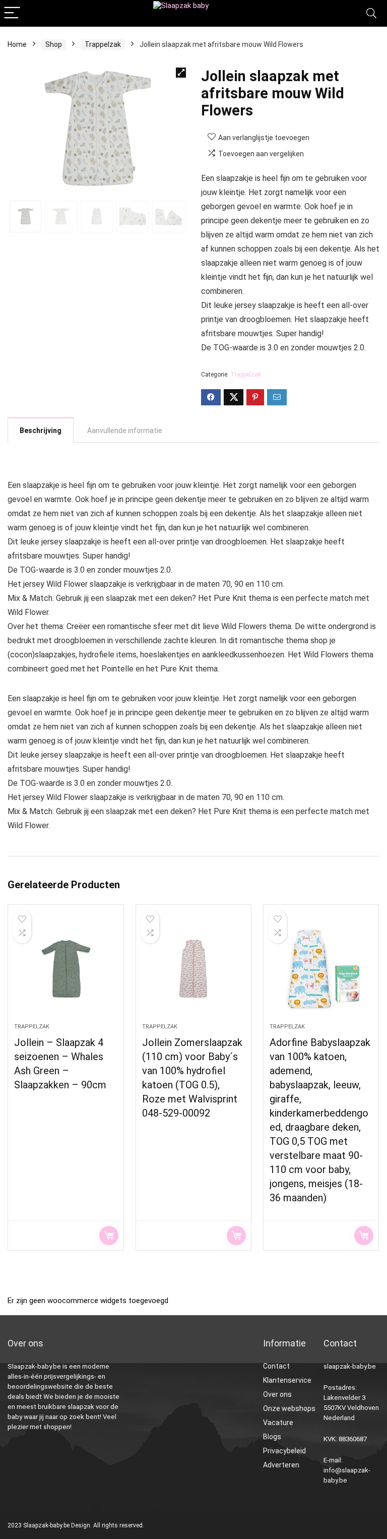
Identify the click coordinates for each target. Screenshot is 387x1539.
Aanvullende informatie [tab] (124, 430)
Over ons (277, 1394)
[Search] (371, 13)
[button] (181, 73)
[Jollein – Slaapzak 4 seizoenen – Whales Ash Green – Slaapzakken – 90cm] (65, 969)
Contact (276, 1366)
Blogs (272, 1437)
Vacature (278, 1423)
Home (17, 44)
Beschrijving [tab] (40, 430)
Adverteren (281, 1465)
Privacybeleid (284, 1451)
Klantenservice (287, 1380)
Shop (53, 44)
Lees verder (108, 1235)
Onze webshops (289, 1408)
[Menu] (12, 13)
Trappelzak (103, 44)
